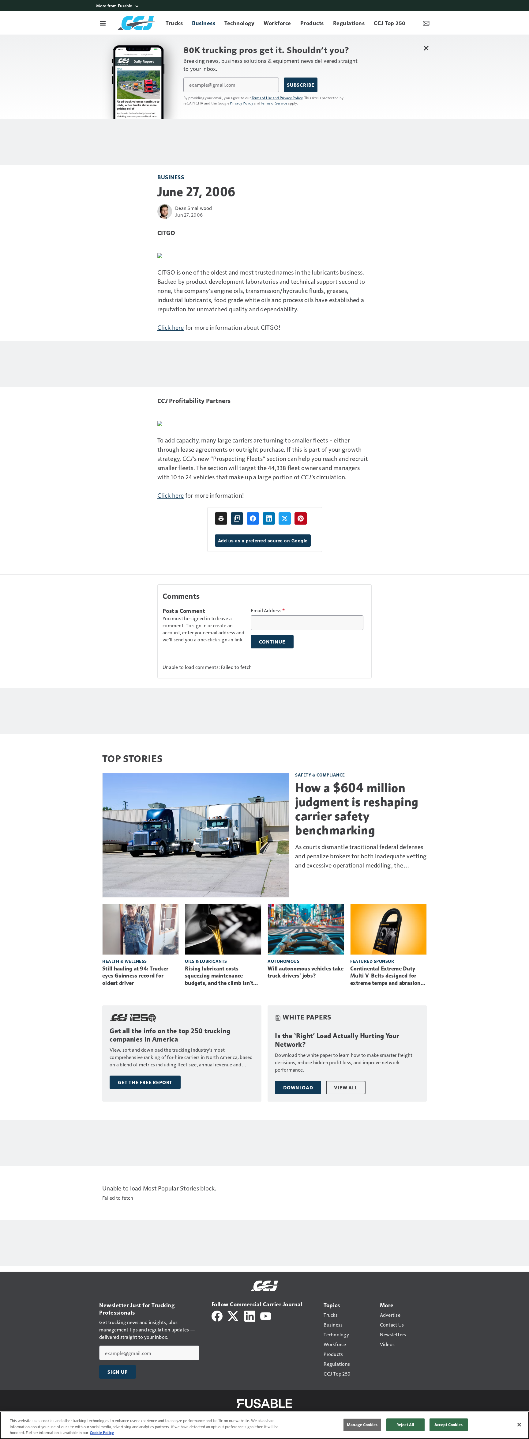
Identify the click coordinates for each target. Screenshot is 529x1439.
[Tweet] (285, 518)
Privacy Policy (241, 103)
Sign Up (117, 1372)
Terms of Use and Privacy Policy (277, 97)
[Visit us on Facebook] (217, 1315)
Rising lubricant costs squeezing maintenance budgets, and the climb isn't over (219, 976)
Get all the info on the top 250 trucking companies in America (170, 1035)
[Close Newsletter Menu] (426, 48)
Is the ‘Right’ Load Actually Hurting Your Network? (337, 1040)
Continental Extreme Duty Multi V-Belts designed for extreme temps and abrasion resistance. (385, 976)
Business (170, 176)
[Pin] (301, 518)
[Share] (253, 518)
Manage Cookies (362, 1424)
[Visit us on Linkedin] (249, 1315)
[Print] (221, 518)
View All (345, 1087)
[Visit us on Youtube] (265, 1315)
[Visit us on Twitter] (233, 1315)
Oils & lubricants (206, 961)
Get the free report (145, 1082)
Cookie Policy (102, 1432)
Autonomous (283, 961)
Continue (272, 642)
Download (298, 1087)
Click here (170, 327)
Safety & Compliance (320, 774)
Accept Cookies (448, 1424)
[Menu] (103, 23)
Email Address (268, 610)
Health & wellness (124, 961)
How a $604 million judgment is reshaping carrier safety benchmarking (356, 809)
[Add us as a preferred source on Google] (237, 518)
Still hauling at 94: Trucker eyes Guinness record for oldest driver (135, 976)
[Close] (519, 1424)
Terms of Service (274, 103)
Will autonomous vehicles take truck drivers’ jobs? (305, 972)
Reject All (405, 1424)
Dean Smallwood (193, 208)
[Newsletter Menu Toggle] (426, 23)
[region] (264, 1425)
